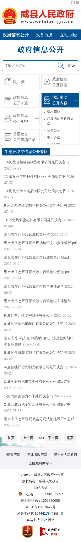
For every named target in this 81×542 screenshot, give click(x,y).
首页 (11, 438)
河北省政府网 (37, 455)
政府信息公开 (16, 34)
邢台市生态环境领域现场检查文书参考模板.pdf (40, 243)
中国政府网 (12, 455)
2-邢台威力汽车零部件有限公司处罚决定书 (37, 404)
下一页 (53, 438)
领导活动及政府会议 (60, 121)
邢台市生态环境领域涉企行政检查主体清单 (37, 301)
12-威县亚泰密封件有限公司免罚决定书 (34, 177)
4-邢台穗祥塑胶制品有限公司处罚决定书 (35, 367)
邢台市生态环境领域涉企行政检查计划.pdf (37, 257)
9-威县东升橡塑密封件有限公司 (28, 315)
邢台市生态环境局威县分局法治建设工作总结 (39, 419)
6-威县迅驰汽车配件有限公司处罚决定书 (35, 324)
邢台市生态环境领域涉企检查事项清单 (34, 286)
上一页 (28, 438)
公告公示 (53, 130)
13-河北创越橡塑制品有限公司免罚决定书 (36, 162)
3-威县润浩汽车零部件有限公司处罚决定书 (37, 382)
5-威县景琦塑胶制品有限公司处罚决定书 (35, 353)
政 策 (19, 82)
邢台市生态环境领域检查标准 (27, 235)
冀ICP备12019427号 (40, 507)
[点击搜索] (60, 66)
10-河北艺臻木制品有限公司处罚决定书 (34, 191)
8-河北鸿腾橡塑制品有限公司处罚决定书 (35, 206)
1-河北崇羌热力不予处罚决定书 (28, 396)
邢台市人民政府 (65, 455)
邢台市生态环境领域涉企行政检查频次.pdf (37, 272)
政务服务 (44, 34)
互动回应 (68, 34)
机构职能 (53, 112)
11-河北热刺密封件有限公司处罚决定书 (34, 220)
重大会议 (53, 137)
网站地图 (40, 487)
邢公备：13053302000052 (43, 494)
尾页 (70, 438)
